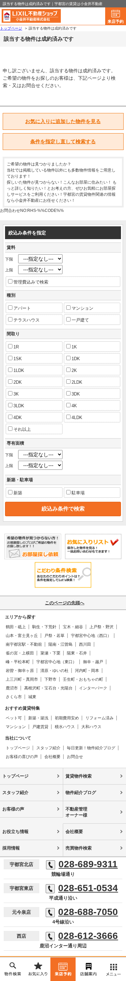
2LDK (77, 382)
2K (74, 370)
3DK (76, 394)
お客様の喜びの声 (22, 756)
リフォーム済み (99, 718)
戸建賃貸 (40, 726)
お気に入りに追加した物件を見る (63, 121)
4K (74, 405)
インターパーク (93, 688)
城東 (32, 696)
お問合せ (75, 756)
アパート (22, 308)
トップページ (18, 748)
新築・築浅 (38, 718)
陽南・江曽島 (60, 644)
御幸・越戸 (93, 661)
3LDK (18, 405)
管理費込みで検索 (30, 282)
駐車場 (78, 492)
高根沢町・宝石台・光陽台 (48, 688)
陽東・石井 (77, 653)
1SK (17, 358)
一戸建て (80, 320)
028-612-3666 (88, 936)
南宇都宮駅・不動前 (24, 644)
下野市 (50, 679)
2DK (17, 382)
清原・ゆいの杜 (54, 670)
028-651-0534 (88, 888)
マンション (82, 308)
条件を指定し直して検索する (63, 141)
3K (16, 394)
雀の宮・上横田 (20, 653)
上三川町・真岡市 (22, 679)
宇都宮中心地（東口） (56, 661)
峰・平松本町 (18, 661)
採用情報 (11, 848)
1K (74, 346)
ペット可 (14, 718)
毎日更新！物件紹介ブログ (91, 748)
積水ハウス (65, 726)
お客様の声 (13, 809)
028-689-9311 (88, 864)
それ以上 (22, 429)
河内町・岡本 (87, 670)
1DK (76, 358)
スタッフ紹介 (48, 748)
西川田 (85, 644)
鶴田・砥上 (16, 627)
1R (16, 346)
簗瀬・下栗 (50, 653)
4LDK (77, 417)
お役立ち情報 (15, 831)
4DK (17, 417)
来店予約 (116, 21)
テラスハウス (26, 320)
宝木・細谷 (73, 627)
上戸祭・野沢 (101, 627)
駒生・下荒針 (44, 627)
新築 (17, 492)
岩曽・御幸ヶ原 (20, 670)
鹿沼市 (12, 688)
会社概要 (52, 756)
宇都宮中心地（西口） (91, 635)
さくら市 (14, 696)
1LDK (18, 370)
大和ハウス (91, 726)
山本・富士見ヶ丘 (22, 635)
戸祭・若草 (54, 635)
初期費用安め (67, 718)
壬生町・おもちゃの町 (83, 679)
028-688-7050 (88, 912)
